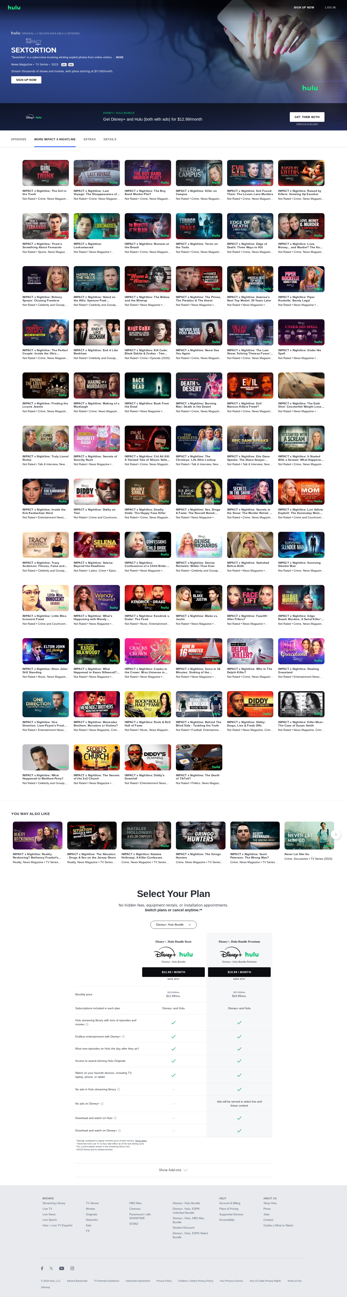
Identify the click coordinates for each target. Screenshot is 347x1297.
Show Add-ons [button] (170, 1170)
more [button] (120, 57)
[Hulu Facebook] (45, 1268)
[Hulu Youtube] (64, 1268)
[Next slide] (336, 834)
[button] (18, 138)
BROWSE (48, 1198)
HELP (222, 1198)
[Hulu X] (54, 1268)
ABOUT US (270, 1198)
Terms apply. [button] (141, 1141)
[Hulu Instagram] (72, 1268)
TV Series (42, 64)
